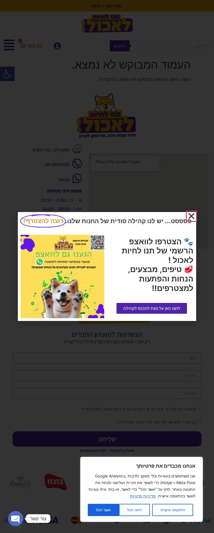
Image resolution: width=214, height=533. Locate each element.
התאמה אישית (172, 509)
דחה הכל (134, 509)
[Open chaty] (15, 518)
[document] (107, 266)
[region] (141, 489)
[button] (191, 216)
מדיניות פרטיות (143, 496)
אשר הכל (103, 509)
